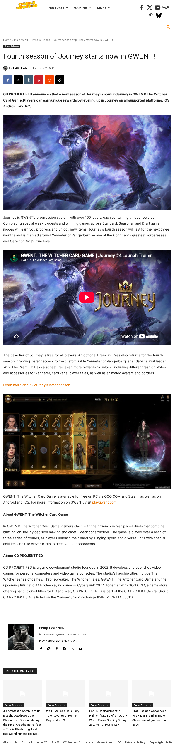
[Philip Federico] (6, 68)
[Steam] (165, 8)
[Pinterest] (151, 16)
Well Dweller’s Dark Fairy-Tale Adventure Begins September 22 (63, 715)
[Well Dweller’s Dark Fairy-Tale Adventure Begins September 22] (65, 693)
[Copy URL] (59, 79)
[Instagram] (49, 648)
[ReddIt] (49, 79)
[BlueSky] (159, 16)
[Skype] (64, 648)
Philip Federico (22, 68)
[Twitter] (149, 8)
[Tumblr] (28, 79)
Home (7, 40)
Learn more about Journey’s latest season (36, 385)
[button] (168, 27)
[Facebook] (142, 8)
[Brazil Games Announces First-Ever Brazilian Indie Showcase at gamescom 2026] (151, 693)
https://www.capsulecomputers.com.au (62, 634)
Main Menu (21, 40)
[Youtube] (157, 8)
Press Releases (40, 40)
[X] (18, 79)
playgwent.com (104, 502)
